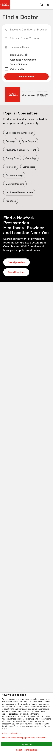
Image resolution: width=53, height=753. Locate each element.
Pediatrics (11, 200)
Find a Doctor (20, 17)
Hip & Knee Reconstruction (19, 192)
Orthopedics (29, 166)
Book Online (17, 54)
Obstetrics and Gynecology (19, 132)
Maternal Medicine (15, 183)
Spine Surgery (29, 141)
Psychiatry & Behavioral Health (21, 149)
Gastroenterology (14, 175)
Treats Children (18, 64)
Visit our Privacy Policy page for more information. (24, 738)
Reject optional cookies (26, 750)
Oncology (10, 141)
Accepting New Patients (23, 59)
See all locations (16, 272)
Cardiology (30, 158)
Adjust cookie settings (11, 733)
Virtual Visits (17, 69)
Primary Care (12, 158)
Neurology (11, 166)
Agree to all (26, 744)
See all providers (16, 262)
